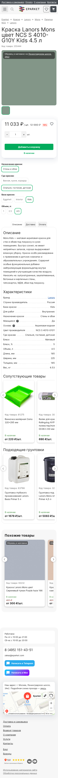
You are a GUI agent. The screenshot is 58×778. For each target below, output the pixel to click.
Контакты (51, 2)
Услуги (6, 739)
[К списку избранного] (46, 9)
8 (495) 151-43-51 (19, 649)
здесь (43, 688)
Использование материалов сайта (20, 770)
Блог (5, 749)
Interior (19, 199)
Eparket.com (29, 9)
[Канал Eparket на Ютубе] (34, 761)
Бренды (7, 753)
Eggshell (7, 199)
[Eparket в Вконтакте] (29, 761)
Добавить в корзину (29, 147)
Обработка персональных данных (20, 773)
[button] (3, 394)
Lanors (51, 297)
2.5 (10, 211)
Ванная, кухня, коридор (15, 180)
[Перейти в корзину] (53, 9)
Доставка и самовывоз (13, 2)
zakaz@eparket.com (14, 655)
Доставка (30, 224)
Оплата (28, 2)
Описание (17, 224)
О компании (40, 2)
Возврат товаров (12, 730)
